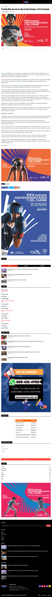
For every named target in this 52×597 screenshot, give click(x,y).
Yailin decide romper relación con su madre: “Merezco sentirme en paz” (19, 335)
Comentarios (42, 266)
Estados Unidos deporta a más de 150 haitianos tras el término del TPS (19, 346)
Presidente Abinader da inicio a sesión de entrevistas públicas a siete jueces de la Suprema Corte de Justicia (25, 341)
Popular (9, 266)
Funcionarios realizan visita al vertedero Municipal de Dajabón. (17, 357)
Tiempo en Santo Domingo (5, 320)
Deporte (26, 466)
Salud (26, 478)
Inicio (2, 6)
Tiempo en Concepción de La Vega (6, 310)
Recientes (26, 266)
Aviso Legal (44, 595)
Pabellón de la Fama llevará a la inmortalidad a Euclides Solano (17, 565)
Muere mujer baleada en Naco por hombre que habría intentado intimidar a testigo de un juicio (22, 576)
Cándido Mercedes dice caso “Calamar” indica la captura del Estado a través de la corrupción (22, 269)
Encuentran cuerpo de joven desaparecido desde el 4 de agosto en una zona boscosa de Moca (22, 556)
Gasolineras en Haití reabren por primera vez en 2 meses (16, 279)
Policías (3, 73)
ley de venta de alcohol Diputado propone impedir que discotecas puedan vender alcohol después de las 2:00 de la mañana (27, 551)
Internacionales (26, 470)
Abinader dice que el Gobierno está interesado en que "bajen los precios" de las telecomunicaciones (23, 545)
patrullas (20, 85)
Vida (26, 480)
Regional (26, 476)
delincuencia (31, 74)
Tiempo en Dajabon (4, 291)
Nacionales (6, 6)
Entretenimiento (26, 468)
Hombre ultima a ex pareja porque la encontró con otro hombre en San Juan (19, 274)
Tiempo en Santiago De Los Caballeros (7, 300)
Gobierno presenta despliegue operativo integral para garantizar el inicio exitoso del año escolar (23, 352)
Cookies (39, 595)
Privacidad (49, 595)
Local (26, 472)
